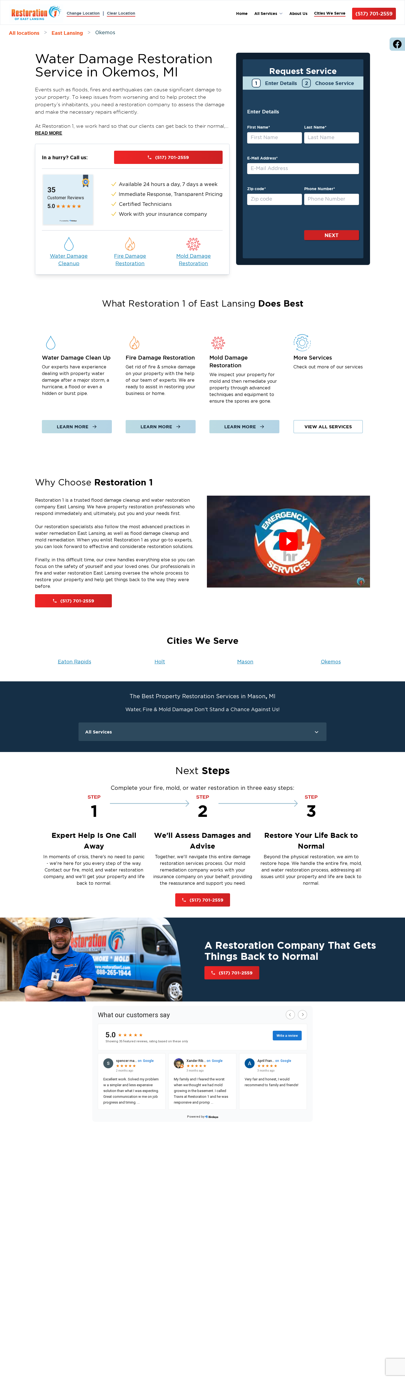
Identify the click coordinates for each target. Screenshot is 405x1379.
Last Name (315, 127)
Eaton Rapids (74, 662)
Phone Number (319, 189)
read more (48, 133)
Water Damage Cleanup (69, 260)
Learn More (72, 426)
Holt (160, 662)
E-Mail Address (262, 158)
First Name (258, 127)
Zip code (256, 189)
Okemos (331, 662)
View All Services (328, 426)
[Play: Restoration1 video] (288, 542)
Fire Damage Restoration (130, 260)
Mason (245, 662)
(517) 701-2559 (374, 13)
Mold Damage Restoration (193, 260)
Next (332, 235)
